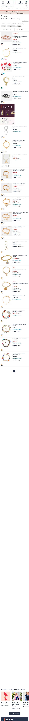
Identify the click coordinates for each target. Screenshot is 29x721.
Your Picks (7, 9)
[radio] (1, 44)
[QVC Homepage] (1, 16)
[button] (3, 3)
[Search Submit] (26, 6)
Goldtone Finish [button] (12, 26)
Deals (2, 9)
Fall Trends (18, 9)
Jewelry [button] (3, 26)
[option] (14, 12)
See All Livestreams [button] (14, 713)
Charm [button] (19, 26)
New (13, 9)
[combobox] (13, 6)
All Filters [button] (8, 29)
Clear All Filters (25, 21)
